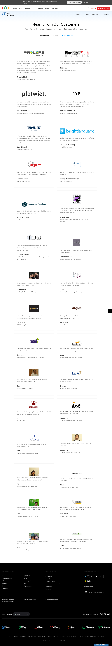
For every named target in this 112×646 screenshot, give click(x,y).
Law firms (48, 589)
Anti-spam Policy (42, 636)
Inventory (27, 8)
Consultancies (49, 579)
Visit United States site (75, 2)
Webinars (4, 583)
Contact (10, 636)
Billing (15, 8)
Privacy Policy (62, 636)
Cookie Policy (81, 636)
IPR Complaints (32, 636)
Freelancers (49, 576)
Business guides (28, 581)
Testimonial (44, 36)
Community (5, 588)
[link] (47, 8)
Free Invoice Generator (30, 599)
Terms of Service (52, 636)
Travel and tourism (50, 581)
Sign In (93, 8)
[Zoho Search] (88, 8)
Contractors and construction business (56, 584)
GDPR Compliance (91, 636)
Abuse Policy (101, 636)
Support (26, 578)
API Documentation (7, 578)
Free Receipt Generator (8, 601)
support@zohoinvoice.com (96, 592)
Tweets (55, 36)
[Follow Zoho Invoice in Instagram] (104, 614)
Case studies (67, 36)
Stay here (85, 2)
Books (20, 8)
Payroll (34, 8)
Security (16, 636)
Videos (3, 586)
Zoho (6, 8)
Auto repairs (49, 586)
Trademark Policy (71, 636)
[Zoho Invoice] (8, 14)
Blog (25, 583)
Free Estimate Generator (52, 599)
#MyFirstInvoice (28, 586)
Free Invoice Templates (8, 599)
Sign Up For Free (103, 8)
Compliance (23, 636)
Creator (47, 8)
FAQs (3, 581)
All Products (55, 8)
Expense (40, 8)
